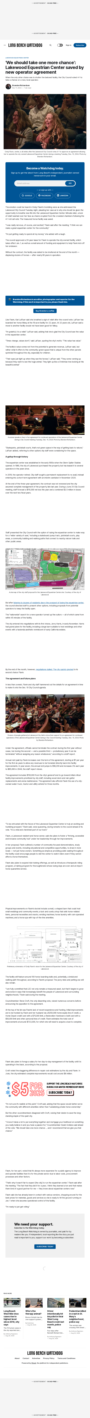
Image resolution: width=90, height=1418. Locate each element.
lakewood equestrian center (17, 58)
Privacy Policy (48, 1358)
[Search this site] (50, 45)
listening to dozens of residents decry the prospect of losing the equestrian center (49, 603)
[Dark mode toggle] (60, 45)
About (17, 1358)
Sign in (68, 45)
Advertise (36, 1358)
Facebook (46, 195)
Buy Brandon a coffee (45, 311)
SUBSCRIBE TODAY (45, 1246)
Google (28, 195)
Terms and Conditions (66, 1358)
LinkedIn (64, 195)
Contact (26, 1358)
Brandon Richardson (21, 85)
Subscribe (80, 45)
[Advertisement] (45, 275)
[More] (4, 45)
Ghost (33, 1363)
